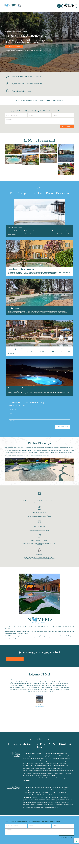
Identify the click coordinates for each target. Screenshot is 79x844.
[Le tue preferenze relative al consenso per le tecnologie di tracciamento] (76, 841)
